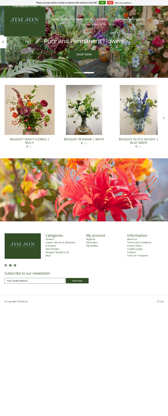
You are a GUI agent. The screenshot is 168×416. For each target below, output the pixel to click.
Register (90, 239)
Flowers (49, 239)
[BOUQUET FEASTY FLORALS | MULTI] (30, 110)
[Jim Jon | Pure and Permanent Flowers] (25, 22)
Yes (102, 3)
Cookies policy (135, 248)
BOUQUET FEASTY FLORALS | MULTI (29, 141)
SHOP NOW (84, 54)
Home (54, 19)
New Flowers (136, 19)
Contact (131, 252)
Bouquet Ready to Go (93, 24)
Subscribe (77, 280)
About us (132, 239)
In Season (50, 245)
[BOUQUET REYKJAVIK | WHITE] (84, 110)
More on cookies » (123, 3)
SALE (111, 24)
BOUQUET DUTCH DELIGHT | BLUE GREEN (138, 141)
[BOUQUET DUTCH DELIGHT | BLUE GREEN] (139, 110)
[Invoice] (158, 301)
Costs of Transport (137, 255)
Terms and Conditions (139, 242)
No (110, 3)
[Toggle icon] (152, 22)
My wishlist (92, 245)
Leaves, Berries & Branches (60, 242)
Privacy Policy (134, 245)
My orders (92, 242)
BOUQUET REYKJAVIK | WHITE (84, 139)
